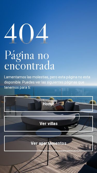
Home (48, 103)
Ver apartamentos (48, 143)
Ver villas (49, 123)
